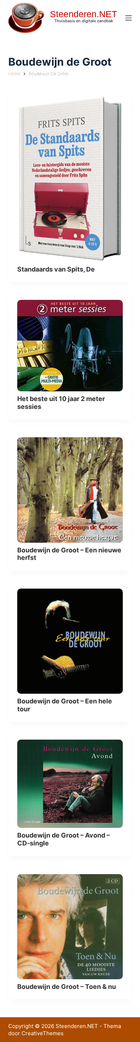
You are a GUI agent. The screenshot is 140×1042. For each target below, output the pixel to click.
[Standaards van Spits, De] (69, 178)
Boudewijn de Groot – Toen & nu (66, 986)
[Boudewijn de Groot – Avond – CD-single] (69, 784)
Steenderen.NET (83, 14)
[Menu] (128, 18)
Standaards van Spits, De (56, 269)
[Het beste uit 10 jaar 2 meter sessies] (69, 345)
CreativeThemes (43, 1033)
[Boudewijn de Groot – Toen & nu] (69, 926)
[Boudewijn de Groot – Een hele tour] (69, 641)
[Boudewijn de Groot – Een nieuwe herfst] (69, 489)
